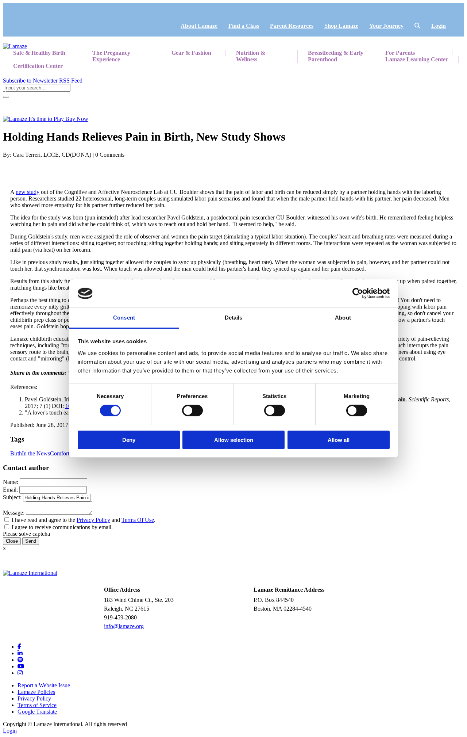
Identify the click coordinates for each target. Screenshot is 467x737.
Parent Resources (291, 26)
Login (438, 26)
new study (27, 192)
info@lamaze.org (124, 626)
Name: (10, 482)
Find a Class (243, 26)
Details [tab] (234, 317)
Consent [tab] (124, 317)
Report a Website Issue (44, 685)
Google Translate (37, 712)
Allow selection (233, 440)
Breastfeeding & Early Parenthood (335, 56)
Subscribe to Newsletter (30, 80)
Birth (16, 453)
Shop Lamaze (341, 26)
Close (12, 541)
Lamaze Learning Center (416, 59)
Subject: (12, 497)
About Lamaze (199, 26)
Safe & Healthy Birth (39, 53)
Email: (10, 489)
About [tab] (343, 317)
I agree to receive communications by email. (62, 527)
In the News (36, 453)
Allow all (339, 440)
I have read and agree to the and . (83, 520)
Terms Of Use (137, 520)
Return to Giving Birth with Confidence (53, 94)
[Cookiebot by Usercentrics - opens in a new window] (358, 293)
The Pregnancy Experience (111, 56)
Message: (13, 512)
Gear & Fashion (191, 53)
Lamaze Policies (36, 692)
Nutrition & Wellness (250, 56)
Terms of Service (37, 705)
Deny (128, 440)
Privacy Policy (93, 520)
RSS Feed (70, 80)
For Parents (400, 53)
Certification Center (38, 66)
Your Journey (386, 26)
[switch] (192, 410)
